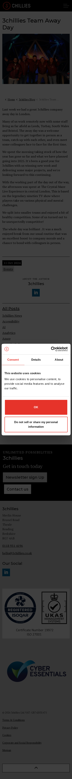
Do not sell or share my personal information (36, 424)
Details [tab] (36, 359)
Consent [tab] (13, 359)
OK (36, 407)
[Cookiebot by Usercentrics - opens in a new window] (51, 349)
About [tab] (59, 359)
